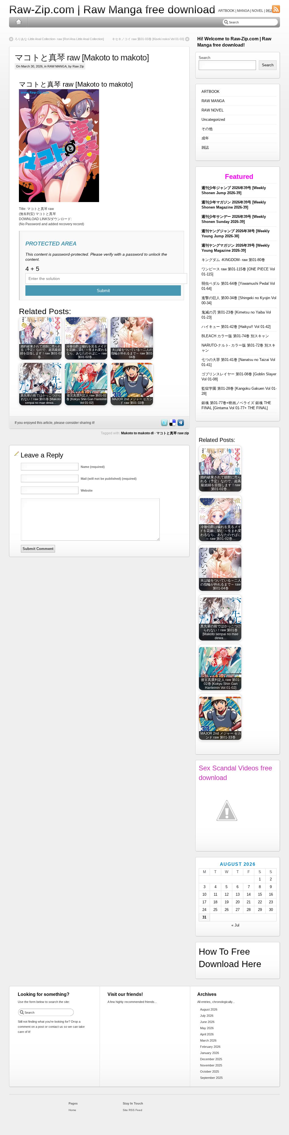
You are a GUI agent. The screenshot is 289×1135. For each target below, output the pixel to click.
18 (215, 902)
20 (238, 902)
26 (227, 910)
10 (204, 894)
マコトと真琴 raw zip (172, 433)
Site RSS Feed (132, 1110)
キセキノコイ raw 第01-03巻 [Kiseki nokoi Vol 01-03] (148, 39)
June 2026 (207, 1022)
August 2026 (208, 1009)
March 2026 (208, 1040)
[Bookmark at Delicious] (172, 425)
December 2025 (211, 1059)
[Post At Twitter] (164, 425)
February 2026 (210, 1046)
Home (18, 22)
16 (271, 894)
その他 (207, 129)
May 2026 (207, 1028)
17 (204, 902)
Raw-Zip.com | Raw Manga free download (112, 9)
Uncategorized (213, 119)
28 (249, 910)
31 (204, 917)
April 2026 (207, 1034)
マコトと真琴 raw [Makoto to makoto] (82, 57)
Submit (103, 290)
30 (271, 910)
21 (249, 902)
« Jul (235, 925)
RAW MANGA (57, 66)
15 (260, 894)
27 (238, 910)
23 (271, 902)
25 (215, 910)
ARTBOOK (211, 91)
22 (260, 902)
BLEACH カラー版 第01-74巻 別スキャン (235, 336)
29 (260, 910)
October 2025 (209, 1071)
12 (227, 894)
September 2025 (211, 1077)
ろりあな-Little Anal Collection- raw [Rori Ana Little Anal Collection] (59, 39)
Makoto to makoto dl (137, 433)
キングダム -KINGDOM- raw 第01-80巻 (233, 260)
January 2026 (209, 1053)
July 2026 (206, 1015)
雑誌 (205, 147)
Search (204, 58)
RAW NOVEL (213, 110)
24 (204, 910)
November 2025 (211, 1065)
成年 (205, 138)
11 (215, 894)
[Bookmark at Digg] (180, 425)
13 (238, 894)
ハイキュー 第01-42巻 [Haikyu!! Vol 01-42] (236, 327)
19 (227, 902)
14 (249, 894)
